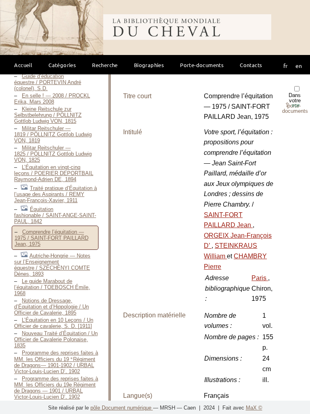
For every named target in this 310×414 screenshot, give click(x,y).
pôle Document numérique (121, 408)
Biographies (149, 64)
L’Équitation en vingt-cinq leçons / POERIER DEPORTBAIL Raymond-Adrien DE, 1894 (53, 173)
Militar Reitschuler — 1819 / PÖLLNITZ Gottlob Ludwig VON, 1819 (53, 134)
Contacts (251, 64)
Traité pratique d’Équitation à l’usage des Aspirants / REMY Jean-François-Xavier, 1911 (55, 194)
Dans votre (295, 103)
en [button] (298, 65)
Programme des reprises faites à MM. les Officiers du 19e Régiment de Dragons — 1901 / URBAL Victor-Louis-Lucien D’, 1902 (56, 388)
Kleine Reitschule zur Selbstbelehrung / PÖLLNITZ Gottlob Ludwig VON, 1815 (48, 115)
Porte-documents (202, 64)
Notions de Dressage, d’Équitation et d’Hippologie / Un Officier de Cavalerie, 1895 (51, 307)
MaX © (254, 408)
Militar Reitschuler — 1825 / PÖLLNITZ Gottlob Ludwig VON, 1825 (53, 154)
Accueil (23, 64)
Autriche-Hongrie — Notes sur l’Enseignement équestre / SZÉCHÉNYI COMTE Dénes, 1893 (52, 265)
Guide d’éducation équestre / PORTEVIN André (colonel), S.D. (47, 82)
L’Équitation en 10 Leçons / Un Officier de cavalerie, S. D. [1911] (53, 323)
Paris (259, 278)
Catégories (62, 64)
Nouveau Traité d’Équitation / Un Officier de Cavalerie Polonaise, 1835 (56, 339)
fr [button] (285, 65)
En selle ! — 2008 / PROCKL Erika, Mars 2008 (52, 99)
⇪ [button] (292, 104)
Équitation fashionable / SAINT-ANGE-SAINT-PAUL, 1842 (55, 215)
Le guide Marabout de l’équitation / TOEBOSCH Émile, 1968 (52, 287)
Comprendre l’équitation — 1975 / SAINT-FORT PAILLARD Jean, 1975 (51, 238)
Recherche (105, 64)
